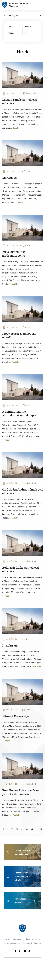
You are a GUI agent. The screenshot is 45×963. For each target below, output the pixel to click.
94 (32, 828)
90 (12, 828)
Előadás (11, 33)
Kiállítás (10, 27)
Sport (27, 33)
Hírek (35, 93)
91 (17, 828)
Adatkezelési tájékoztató (31, 943)
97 (41, 828)
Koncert (28, 27)
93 (27, 828)
